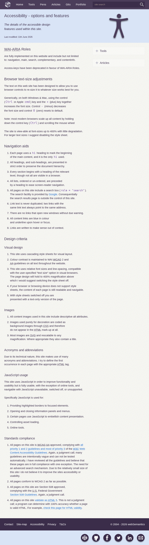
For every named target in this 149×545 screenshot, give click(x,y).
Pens (43, 4)
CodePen (85, 538)
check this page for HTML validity (62, 507)
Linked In (129, 538)
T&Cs (62, 524)
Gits (68, 4)
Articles (56, 4)
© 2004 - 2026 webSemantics (127, 524)
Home (19, 4)
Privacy (52, 524)
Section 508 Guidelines (23, 494)
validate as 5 (46, 500)
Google (53, 194)
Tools (31, 4)
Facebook (107, 538)
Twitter (118, 538)
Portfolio (81, 4)
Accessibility (36, 15)
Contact (8, 524)
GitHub (96, 538)
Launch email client (141, 538)
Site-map (21, 524)
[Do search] (142, 4)
